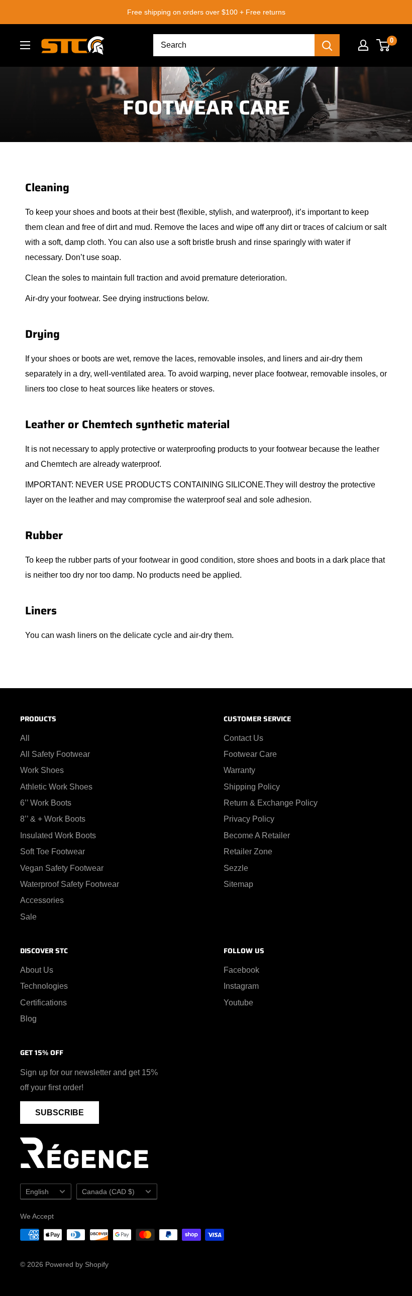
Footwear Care (250, 754)
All (25, 738)
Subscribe (59, 1112)
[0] (383, 45)
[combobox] (234, 45)
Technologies (44, 986)
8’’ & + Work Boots (52, 819)
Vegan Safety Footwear (62, 868)
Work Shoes (42, 770)
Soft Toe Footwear (52, 851)
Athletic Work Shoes (56, 787)
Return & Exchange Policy (271, 803)
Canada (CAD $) (108, 1192)
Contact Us (243, 738)
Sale (28, 917)
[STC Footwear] (73, 45)
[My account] (363, 45)
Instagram (241, 986)
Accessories (42, 900)
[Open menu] (25, 45)
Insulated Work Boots (58, 835)
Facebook (241, 970)
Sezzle (236, 868)
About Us (36, 970)
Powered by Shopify (77, 1264)
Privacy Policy (249, 819)
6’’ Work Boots (45, 803)
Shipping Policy (252, 787)
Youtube (238, 1002)
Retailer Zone (248, 851)
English (37, 1192)
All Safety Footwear (55, 754)
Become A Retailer (257, 835)
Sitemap (238, 884)
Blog (28, 1018)
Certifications (43, 1002)
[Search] (327, 45)
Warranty (239, 770)
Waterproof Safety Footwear (69, 884)
